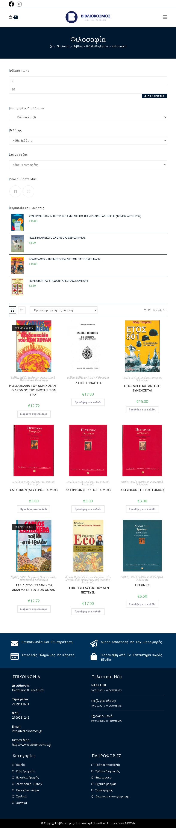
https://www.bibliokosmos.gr (32, 745)
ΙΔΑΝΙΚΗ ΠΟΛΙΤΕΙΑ (88, 383)
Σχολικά (21, 796)
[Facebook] (15, 191)
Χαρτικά (21, 803)
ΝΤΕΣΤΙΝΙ (98, 685)
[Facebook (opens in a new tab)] (12, 4)
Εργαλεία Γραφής (27, 777)
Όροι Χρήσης (104, 790)
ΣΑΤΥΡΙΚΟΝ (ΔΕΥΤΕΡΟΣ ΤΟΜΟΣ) (34, 490)
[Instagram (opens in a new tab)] (19, 4)
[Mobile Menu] (165, 17)
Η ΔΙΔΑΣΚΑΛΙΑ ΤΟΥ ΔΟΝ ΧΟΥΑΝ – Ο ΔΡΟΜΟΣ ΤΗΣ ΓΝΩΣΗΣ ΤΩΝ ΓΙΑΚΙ (33, 390)
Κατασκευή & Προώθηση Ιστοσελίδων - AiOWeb (105, 823)
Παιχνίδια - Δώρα (27, 790)
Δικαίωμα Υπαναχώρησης (112, 796)
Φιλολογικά (48, 482)
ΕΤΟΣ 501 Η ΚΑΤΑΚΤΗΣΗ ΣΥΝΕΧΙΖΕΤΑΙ (142, 388)
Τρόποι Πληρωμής (108, 771)
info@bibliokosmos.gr (27, 731)
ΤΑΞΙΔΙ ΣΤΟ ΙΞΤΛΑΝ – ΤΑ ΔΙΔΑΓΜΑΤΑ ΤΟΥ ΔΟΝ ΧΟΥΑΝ (33, 587)
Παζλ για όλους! (103, 701)
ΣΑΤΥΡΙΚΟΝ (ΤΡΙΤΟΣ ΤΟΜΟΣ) (142, 490)
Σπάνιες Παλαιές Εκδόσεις (95, 580)
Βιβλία (14, 377)
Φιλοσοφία (119, 46)
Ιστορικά (156, 378)
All (165, 310)
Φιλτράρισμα (154, 96)
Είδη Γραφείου (25, 771)
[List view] (22, 310)
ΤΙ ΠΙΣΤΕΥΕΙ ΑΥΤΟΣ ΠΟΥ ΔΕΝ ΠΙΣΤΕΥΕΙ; (88, 590)
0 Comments (113, 690)
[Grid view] (12, 310)
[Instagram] (28, 191)
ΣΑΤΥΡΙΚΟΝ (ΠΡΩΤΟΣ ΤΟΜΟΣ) (88, 490)
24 (159, 310)
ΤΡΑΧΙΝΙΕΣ (142, 585)
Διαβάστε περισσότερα (33, 414)
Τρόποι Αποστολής (108, 765)
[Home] (51, 46)
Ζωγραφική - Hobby (29, 784)
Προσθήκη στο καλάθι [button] (88, 402)
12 (154, 310)
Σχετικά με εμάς (106, 784)
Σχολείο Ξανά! (102, 716)
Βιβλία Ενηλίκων (29, 377)
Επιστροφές (103, 777)
